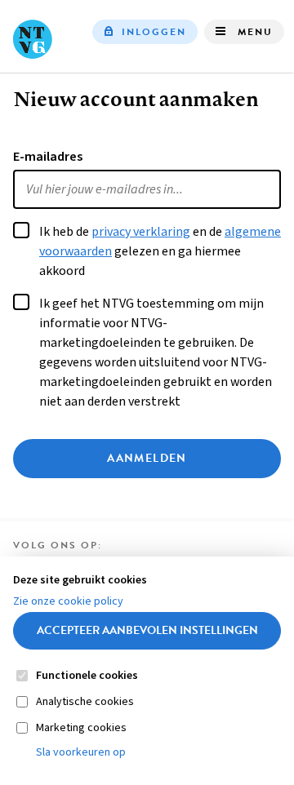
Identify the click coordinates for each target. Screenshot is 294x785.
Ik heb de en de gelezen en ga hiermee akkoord (160, 251)
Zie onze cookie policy (68, 601)
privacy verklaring (140, 232)
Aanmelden (147, 458)
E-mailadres (47, 157)
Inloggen (154, 31)
